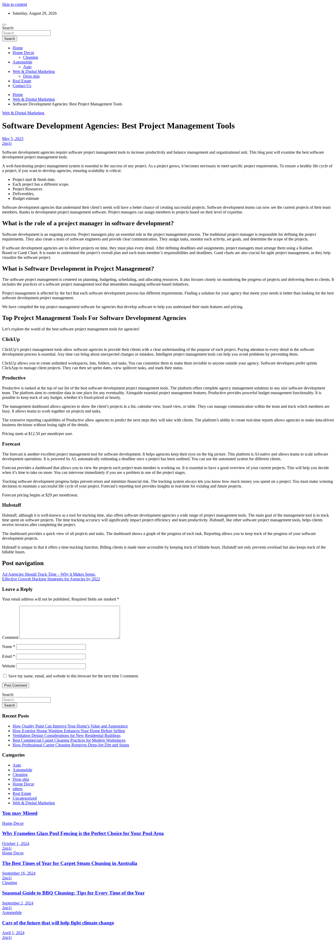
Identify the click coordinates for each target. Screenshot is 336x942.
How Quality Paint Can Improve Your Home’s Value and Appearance (70, 726)
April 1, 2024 (13, 932)
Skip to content (14, 4)
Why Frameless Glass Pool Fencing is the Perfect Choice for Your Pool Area (83, 833)
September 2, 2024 (17, 903)
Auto (27, 67)
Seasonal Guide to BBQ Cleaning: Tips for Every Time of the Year (73, 893)
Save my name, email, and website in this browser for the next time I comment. (73, 676)
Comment (10, 637)
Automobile (22, 62)
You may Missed (20, 813)
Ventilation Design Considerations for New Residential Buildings (66, 735)
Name (8, 646)
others (18, 788)
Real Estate (22, 81)
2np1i (7, 143)
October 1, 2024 (15, 843)
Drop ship (31, 76)
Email (8, 656)
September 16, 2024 (18, 873)
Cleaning (30, 57)
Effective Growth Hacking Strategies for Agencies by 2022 (51, 579)
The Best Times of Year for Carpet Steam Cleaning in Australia (69, 863)
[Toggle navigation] (4, 24)
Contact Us (22, 85)
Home (18, 48)
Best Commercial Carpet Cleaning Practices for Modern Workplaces (69, 740)
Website (8, 666)
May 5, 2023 (12, 138)
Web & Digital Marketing (34, 71)
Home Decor (23, 52)
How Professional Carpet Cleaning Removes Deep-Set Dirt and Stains (71, 745)
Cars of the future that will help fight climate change (58, 922)
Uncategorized (25, 798)
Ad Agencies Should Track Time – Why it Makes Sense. (49, 574)
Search (7, 28)
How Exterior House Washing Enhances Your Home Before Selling (69, 731)
